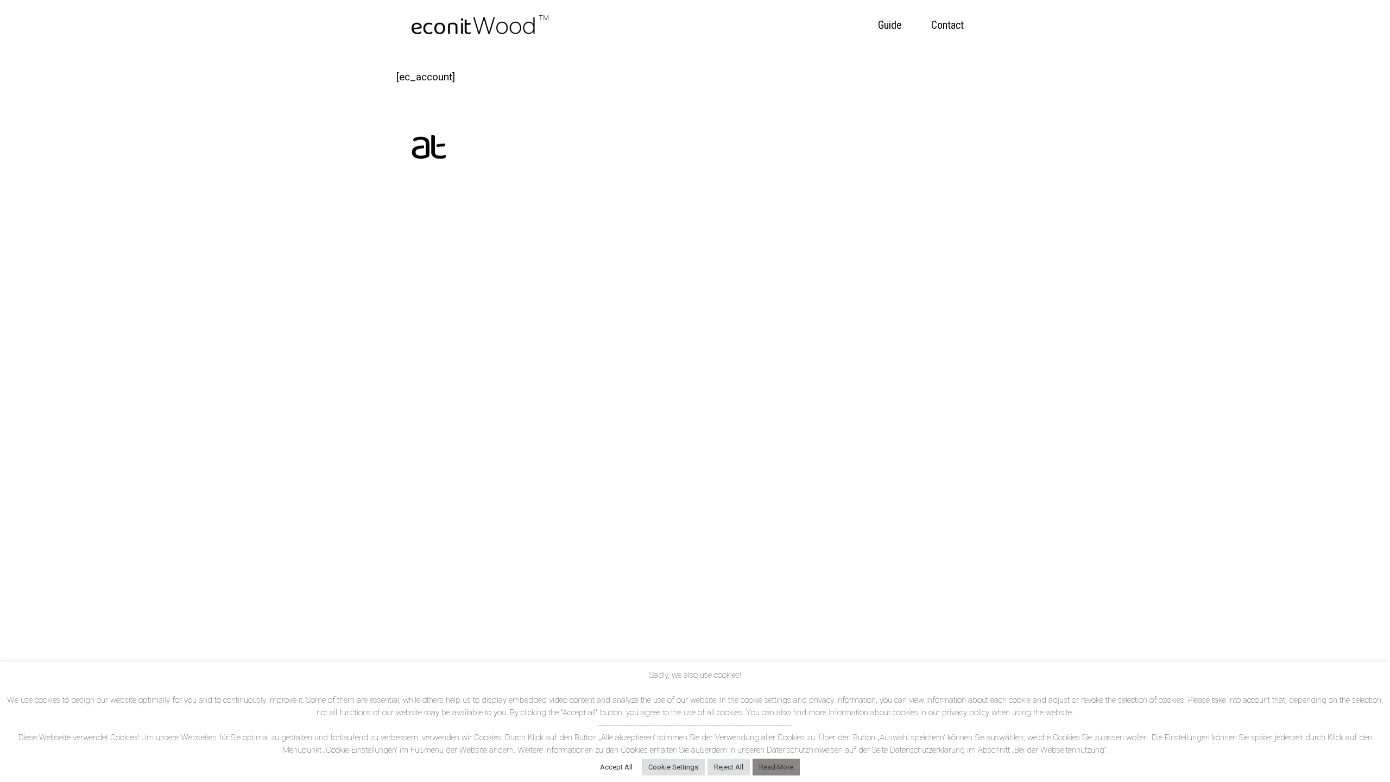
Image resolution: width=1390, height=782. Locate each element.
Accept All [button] (616, 767)
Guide (890, 25)
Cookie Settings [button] (673, 767)
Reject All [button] (728, 767)
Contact (947, 25)
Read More (776, 767)
